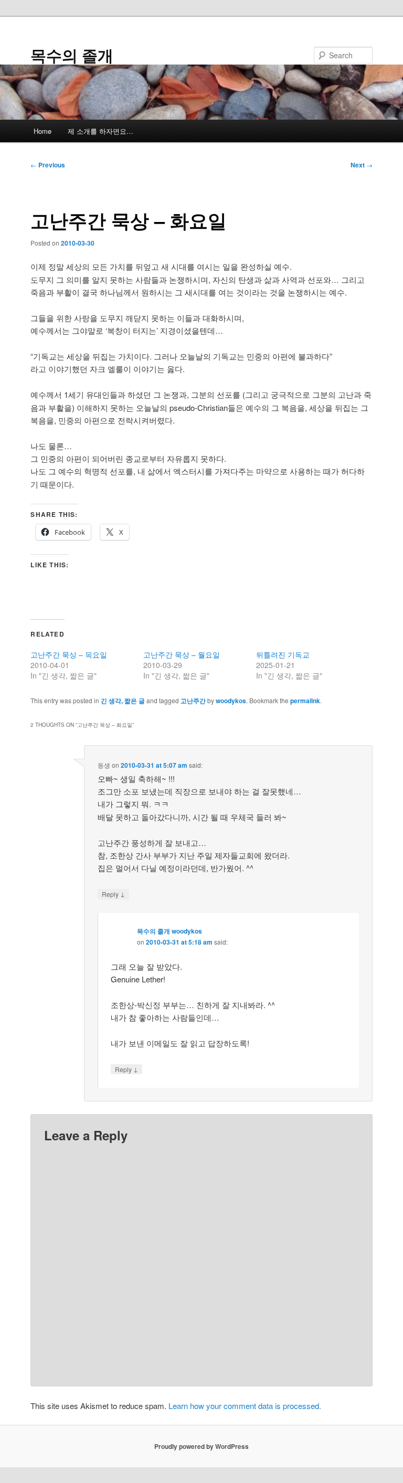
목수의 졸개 (71, 55)
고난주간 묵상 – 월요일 (181, 654)
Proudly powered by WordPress (201, 1446)
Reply (113, 893)
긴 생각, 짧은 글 (123, 700)
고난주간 (193, 700)
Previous (47, 165)
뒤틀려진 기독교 (283, 654)
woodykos (231, 700)
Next (362, 165)
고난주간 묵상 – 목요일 (68, 654)
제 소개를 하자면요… (100, 131)
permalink (305, 700)
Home (42, 131)
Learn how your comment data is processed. (244, 1405)
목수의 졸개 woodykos (169, 931)
